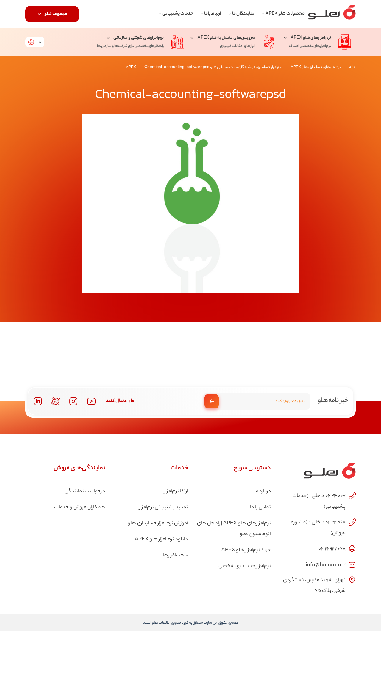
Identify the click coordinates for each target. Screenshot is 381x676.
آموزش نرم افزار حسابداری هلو (158, 523)
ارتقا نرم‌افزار (176, 491)
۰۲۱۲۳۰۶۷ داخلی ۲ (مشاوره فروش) (318, 527)
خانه (352, 67)
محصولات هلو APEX (285, 14)
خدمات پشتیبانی (177, 14)
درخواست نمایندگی (85, 491)
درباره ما (262, 491)
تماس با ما (260, 507)
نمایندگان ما (243, 14)
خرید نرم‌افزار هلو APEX (246, 550)
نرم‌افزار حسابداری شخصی (244, 566)
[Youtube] (91, 401)
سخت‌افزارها (175, 555)
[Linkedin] (38, 401)
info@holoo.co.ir (325, 564)
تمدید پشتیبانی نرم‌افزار (163, 507)
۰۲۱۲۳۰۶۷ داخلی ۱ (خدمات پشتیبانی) (319, 501)
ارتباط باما (212, 14)
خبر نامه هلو (333, 400)
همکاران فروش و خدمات (79, 507)
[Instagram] (73, 401)
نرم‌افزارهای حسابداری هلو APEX (316, 67)
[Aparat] (56, 401)
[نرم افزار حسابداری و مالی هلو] (332, 14)
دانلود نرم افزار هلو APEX (161, 539)
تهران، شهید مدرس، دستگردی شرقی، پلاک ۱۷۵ (314, 585)
